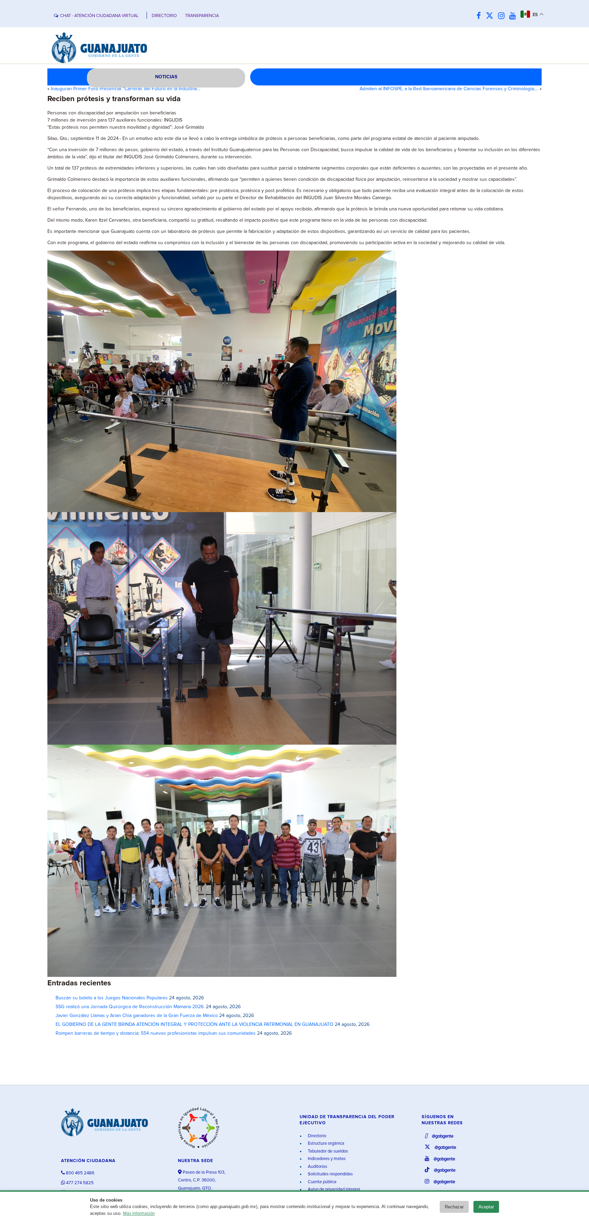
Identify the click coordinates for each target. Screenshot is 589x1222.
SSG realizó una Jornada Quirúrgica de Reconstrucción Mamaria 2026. (130, 1006)
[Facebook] (480, 16)
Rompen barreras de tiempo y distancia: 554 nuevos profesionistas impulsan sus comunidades (156, 1033)
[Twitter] (491, 16)
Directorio (316, 1136)
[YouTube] (514, 16)
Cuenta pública (321, 1182)
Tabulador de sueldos (327, 1151)
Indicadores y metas (326, 1159)
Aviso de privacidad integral (333, 1189)
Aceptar (486, 1206)
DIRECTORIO (164, 16)
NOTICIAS (166, 77)
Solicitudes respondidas (330, 1174)
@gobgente (442, 1136)
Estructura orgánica (325, 1143)
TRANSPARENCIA (202, 16)
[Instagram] (503, 16)
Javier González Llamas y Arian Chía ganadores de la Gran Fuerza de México (137, 1015)
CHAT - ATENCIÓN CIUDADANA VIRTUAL (99, 16)
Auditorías (317, 1166)
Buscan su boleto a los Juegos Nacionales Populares (112, 998)
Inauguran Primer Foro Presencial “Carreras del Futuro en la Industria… (125, 88)
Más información (139, 1213)
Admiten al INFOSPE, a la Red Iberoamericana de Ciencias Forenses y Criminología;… (449, 88)
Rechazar (454, 1206)
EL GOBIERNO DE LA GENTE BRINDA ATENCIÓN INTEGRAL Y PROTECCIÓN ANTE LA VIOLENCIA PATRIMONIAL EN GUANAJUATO (194, 1024)
